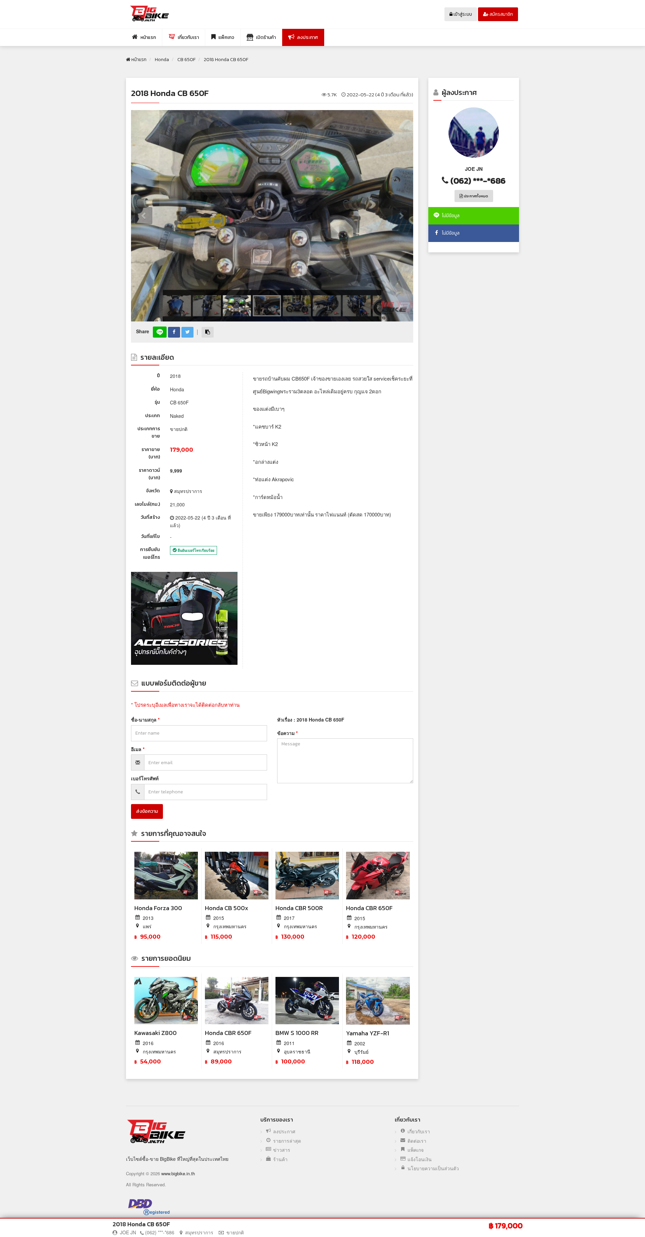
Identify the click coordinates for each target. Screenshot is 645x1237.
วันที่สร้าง (150, 517)
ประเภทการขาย (148, 432)
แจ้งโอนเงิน (419, 1159)
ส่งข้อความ (147, 811)
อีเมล (137, 749)
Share (142, 331)
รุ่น (157, 402)
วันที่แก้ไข (150, 536)
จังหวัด (153, 490)
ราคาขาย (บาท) (150, 453)
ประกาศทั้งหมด (475, 196)
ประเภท (152, 415)
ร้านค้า (280, 1159)
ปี (158, 375)
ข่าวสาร (281, 1150)
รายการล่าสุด (287, 1141)
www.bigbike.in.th (178, 1173)
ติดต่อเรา (416, 1141)
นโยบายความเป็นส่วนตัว (433, 1168)
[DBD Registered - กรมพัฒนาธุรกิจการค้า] (149, 1207)
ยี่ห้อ (155, 389)
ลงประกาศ (284, 1131)
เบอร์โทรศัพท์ (145, 778)
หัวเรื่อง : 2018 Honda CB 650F (310, 719)
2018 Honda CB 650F (170, 93)
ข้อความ (286, 733)
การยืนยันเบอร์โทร (150, 553)
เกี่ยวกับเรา (418, 1131)
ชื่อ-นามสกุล (144, 719)
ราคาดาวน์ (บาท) (149, 474)
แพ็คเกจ (415, 1150)
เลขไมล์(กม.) (147, 504)
